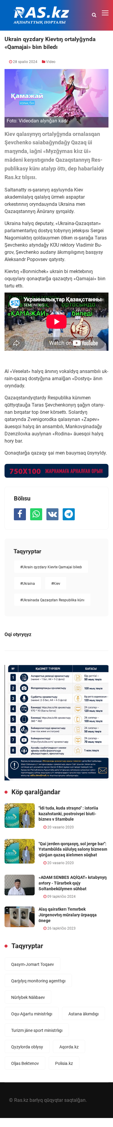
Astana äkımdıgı (83, 1013)
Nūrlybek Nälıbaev (28, 997)
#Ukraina (27, 584)
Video (50, 62)
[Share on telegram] (69, 514)
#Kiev (55, 584)
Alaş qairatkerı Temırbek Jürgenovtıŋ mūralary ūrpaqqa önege (68, 915)
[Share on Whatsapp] (36, 514)
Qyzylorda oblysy (27, 1046)
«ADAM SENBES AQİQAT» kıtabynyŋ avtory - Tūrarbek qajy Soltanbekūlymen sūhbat (73, 883)
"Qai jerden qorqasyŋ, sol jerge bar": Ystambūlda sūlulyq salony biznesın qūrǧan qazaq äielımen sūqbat (73, 849)
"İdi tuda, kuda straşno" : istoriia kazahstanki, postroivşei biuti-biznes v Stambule (68, 814)
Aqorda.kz (69, 1046)
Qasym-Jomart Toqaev (32, 964)
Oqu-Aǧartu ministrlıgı (31, 1013)
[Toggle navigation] (106, 13)
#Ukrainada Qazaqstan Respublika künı (52, 600)
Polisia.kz (64, 1063)
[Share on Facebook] (20, 514)
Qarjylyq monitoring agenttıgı (38, 980)
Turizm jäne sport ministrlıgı (36, 1030)
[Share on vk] (52, 514)
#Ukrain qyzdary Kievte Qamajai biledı (51, 567)
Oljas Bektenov (25, 1063)
